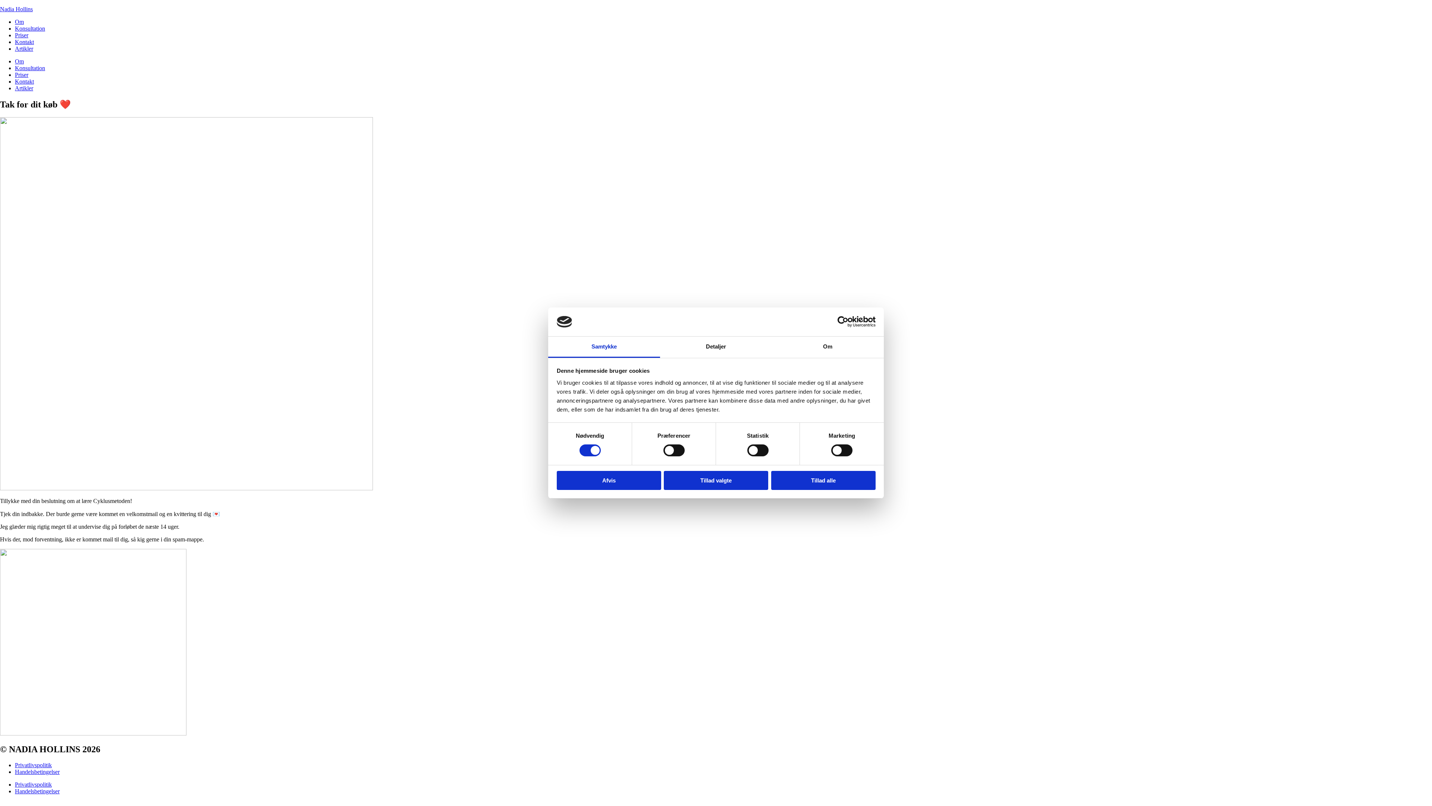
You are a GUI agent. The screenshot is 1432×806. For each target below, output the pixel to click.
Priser (21, 35)
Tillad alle (823, 480)
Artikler (24, 49)
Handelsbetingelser (37, 772)
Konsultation (30, 28)
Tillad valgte (716, 480)
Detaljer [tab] (716, 346)
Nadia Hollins (16, 9)
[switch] (674, 450)
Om (19, 22)
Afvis (609, 480)
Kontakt (24, 42)
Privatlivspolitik (33, 765)
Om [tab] (827, 346)
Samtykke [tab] (604, 346)
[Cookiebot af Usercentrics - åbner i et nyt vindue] (843, 321)
